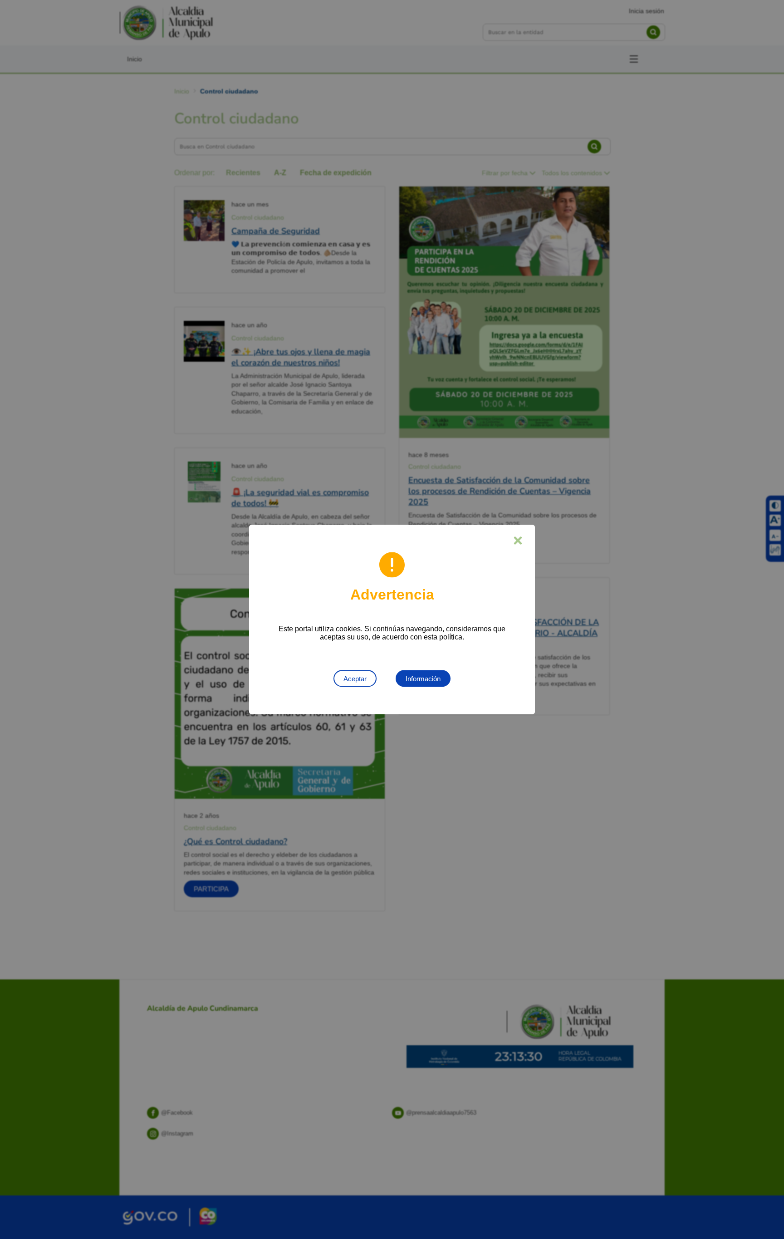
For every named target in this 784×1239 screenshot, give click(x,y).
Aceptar (355, 679)
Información (423, 679)
